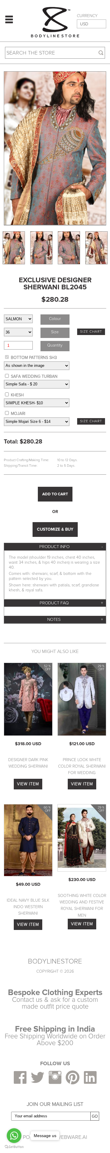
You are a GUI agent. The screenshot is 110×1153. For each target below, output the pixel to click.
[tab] (55, 546)
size (55, 331)
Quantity (54, 345)
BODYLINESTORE (55, 961)
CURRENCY (87, 16)
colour (55, 318)
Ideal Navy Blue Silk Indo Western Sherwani (28, 907)
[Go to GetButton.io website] (14, 1147)
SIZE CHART (91, 331)
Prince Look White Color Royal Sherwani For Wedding (82, 766)
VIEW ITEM (28, 783)
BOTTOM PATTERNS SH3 (34, 357)
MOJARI (18, 413)
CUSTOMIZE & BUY (55, 529)
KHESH (17, 394)
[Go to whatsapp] (14, 1135)
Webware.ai (71, 1137)
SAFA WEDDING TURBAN (34, 376)
